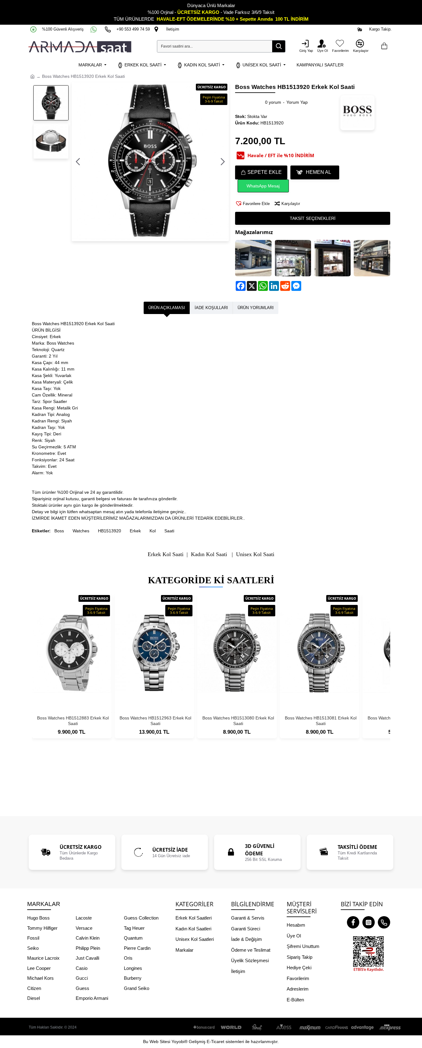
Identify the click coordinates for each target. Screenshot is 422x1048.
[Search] (278, 46)
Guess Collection (141, 917)
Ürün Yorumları (256, 307)
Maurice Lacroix (43, 958)
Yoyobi (177, 1041)
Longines (133, 968)
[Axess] (284, 1027)
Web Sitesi (160, 1041)
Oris (128, 958)
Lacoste (84, 917)
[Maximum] (310, 1027)
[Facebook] (353, 922)
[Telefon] (384, 922)
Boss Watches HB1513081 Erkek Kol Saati (321, 720)
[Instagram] (368, 922)
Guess (82, 988)
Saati (169, 530)
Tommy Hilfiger (42, 928)
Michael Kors (40, 978)
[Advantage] (362, 1027)
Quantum (133, 938)
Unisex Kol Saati (255, 554)
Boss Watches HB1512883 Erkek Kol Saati (73, 720)
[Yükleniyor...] (384, 46)
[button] (78, 162)
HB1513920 (109, 530)
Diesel (33, 998)
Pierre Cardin (137, 948)
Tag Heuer (134, 928)
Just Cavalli (87, 958)
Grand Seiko (136, 988)
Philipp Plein (88, 948)
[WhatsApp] (94, 29)
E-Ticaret (215, 1041)
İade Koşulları (211, 307)
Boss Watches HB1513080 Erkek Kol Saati (238, 720)
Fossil (33, 938)
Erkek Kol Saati (166, 554)
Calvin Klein (87, 938)
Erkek (135, 530)
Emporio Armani (92, 998)
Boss (59, 530)
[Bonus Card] (205, 1027)
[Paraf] (257, 1027)
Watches (81, 530)
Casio (81, 968)
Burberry (132, 978)
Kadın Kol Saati (209, 554)
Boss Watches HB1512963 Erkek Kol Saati (155, 720)
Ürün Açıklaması (166, 307)
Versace (84, 928)
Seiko (33, 948)
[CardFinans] (336, 1027)
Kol (153, 530)
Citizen (34, 988)
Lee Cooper (39, 968)
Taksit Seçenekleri (312, 218)
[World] (231, 1027)
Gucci (82, 978)
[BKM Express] (389, 1027)
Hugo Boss (38, 917)
